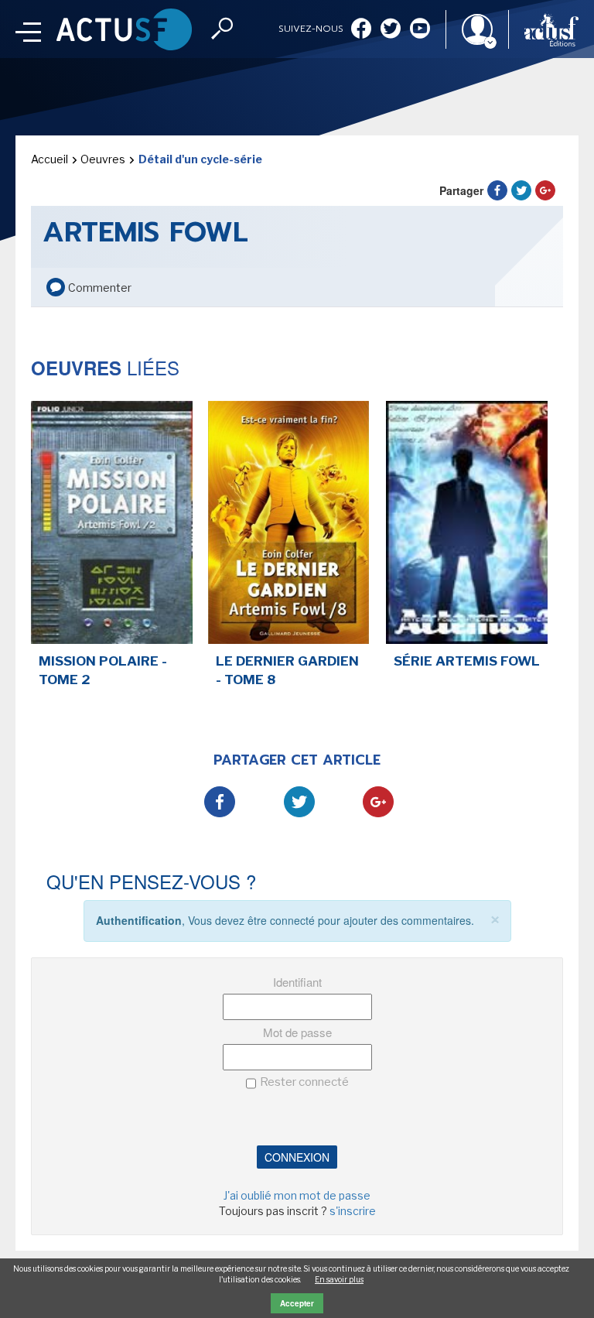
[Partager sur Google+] (545, 190)
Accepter (297, 1303)
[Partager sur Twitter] (521, 190)
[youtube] (420, 30)
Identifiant (297, 982)
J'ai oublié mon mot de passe (297, 1195)
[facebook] (361, 30)
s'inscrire (352, 1210)
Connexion (297, 1157)
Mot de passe (297, 1032)
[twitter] (391, 30)
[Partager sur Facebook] (497, 190)
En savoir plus (339, 1279)
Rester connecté (304, 1082)
